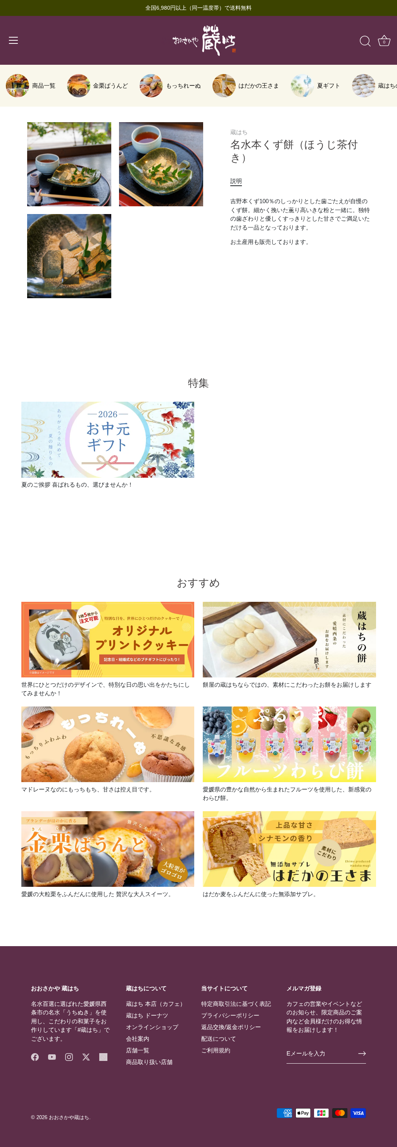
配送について (218, 1038)
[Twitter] (86, 1056)
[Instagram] (69, 1056)
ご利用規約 (215, 1050)
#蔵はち (88, 1029)
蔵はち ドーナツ (147, 1015)
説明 (236, 181)
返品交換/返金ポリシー (231, 1027)
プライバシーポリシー (230, 1015)
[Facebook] (35, 1056)
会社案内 (137, 1038)
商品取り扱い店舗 (149, 1062)
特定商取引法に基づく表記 (236, 1003)
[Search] (365, 41)
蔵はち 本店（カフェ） (156, 1003)
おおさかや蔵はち (69, 1117)
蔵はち (239, 132)
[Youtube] (52, 1056)
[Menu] (13, 40)
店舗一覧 (137, 1050)
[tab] (240, 181)
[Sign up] (362, 1053)
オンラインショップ (152, 1027)
